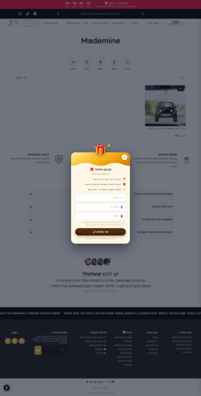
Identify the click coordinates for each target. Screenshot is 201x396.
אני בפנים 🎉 (100, 231)
